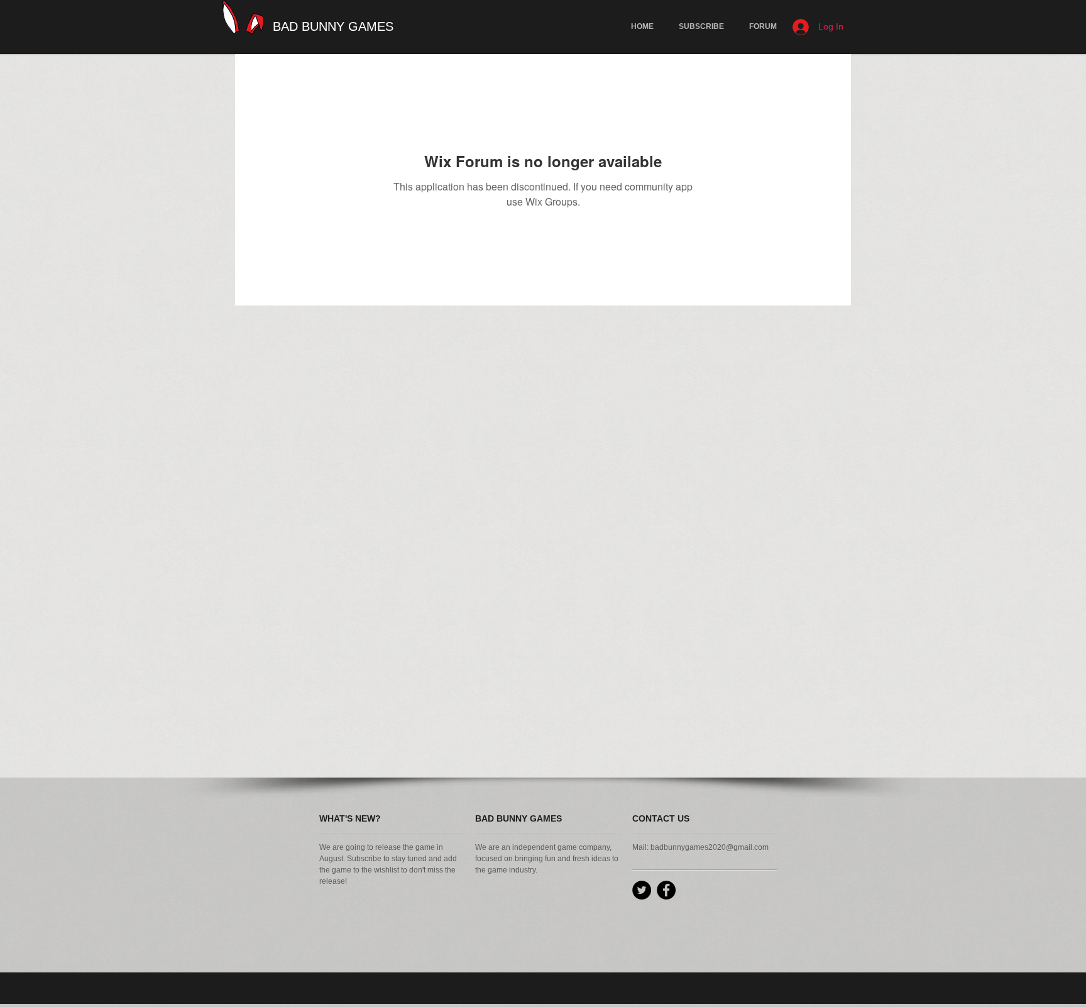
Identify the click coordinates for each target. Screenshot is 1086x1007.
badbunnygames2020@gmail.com (709, 847)
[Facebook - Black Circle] (666, 890)
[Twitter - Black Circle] (641, 890)
